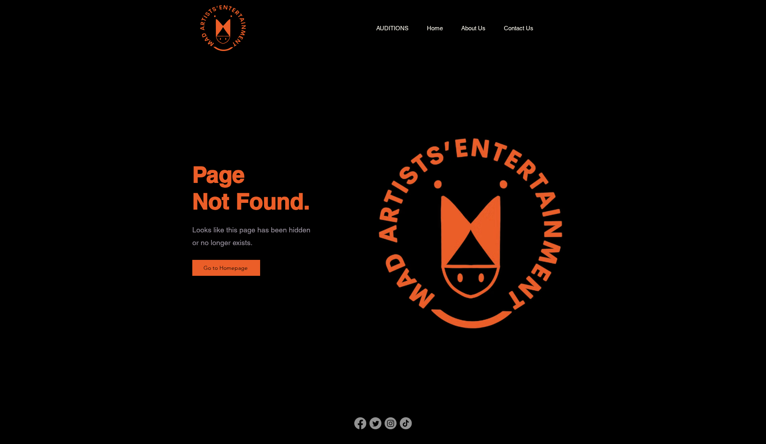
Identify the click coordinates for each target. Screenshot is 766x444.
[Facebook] (360, 423)
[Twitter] (375, 423)
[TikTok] (406, 423)
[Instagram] (391, 423)
